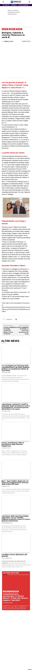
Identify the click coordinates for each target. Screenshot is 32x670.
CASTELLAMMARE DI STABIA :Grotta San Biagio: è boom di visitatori (10, 330)
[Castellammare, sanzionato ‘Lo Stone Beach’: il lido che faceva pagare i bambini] (16, 583)
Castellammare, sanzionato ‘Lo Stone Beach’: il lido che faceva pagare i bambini (15, 597)
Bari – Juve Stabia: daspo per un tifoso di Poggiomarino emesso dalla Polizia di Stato (15, 482)
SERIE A (12, 29)
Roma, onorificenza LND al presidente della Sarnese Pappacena (13, 444)
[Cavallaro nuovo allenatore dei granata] (16, 543)
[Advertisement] (16, 60)
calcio (5, 29)
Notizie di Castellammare (10, 591)
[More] (16, 319)
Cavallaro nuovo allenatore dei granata (14, 555)
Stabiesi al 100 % (8, 41)
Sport (19, 29)
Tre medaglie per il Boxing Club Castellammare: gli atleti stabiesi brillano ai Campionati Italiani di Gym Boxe (16, 368)
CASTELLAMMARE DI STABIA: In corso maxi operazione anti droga (22, 330)
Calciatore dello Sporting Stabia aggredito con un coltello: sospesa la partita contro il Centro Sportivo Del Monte (16, 518)
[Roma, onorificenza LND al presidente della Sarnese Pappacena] (16, 431)
